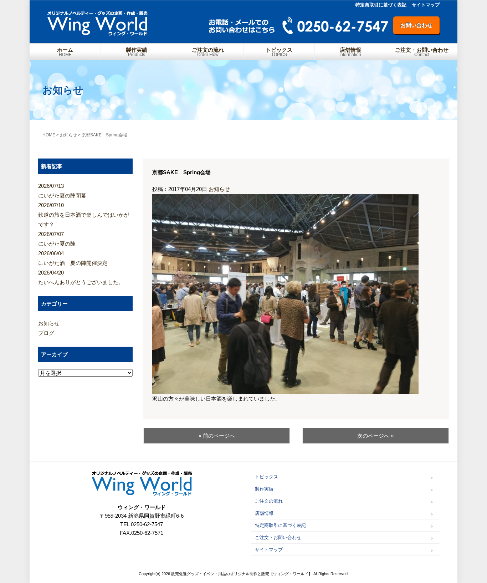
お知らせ (219, 189)
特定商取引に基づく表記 (380, 4)
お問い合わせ (416, 25)
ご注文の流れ (208, 52)
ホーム (65, 52)
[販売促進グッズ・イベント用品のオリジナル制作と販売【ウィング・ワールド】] (97, 33)
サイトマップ (426, 4)
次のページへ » (375, 436)
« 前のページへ (217, 436)
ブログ (46, 333)
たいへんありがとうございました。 (81, 277)
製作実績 (136, 52)
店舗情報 (350, 52)
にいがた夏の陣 (57, 239)
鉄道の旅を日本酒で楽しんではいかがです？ (83, 214)
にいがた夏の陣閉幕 (62, 190)
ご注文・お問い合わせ (421, 52)
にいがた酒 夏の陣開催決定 (73, 258)
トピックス (279, 52)
